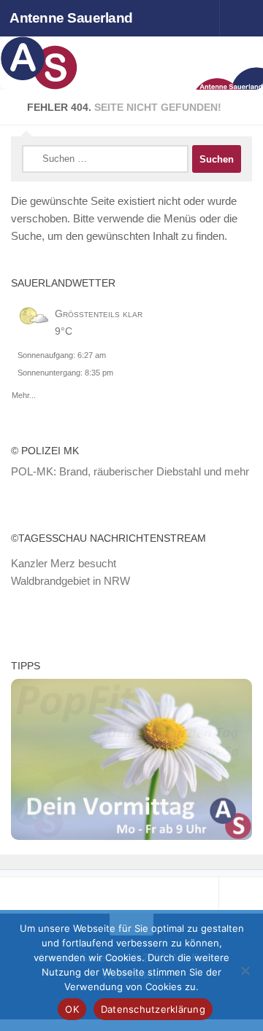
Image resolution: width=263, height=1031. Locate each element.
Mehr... (24, 393)
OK (72, 1009)
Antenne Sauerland (71, 18)
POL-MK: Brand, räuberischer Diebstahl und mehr (130, 471)
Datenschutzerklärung (153, 1009)
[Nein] (244, 970)
